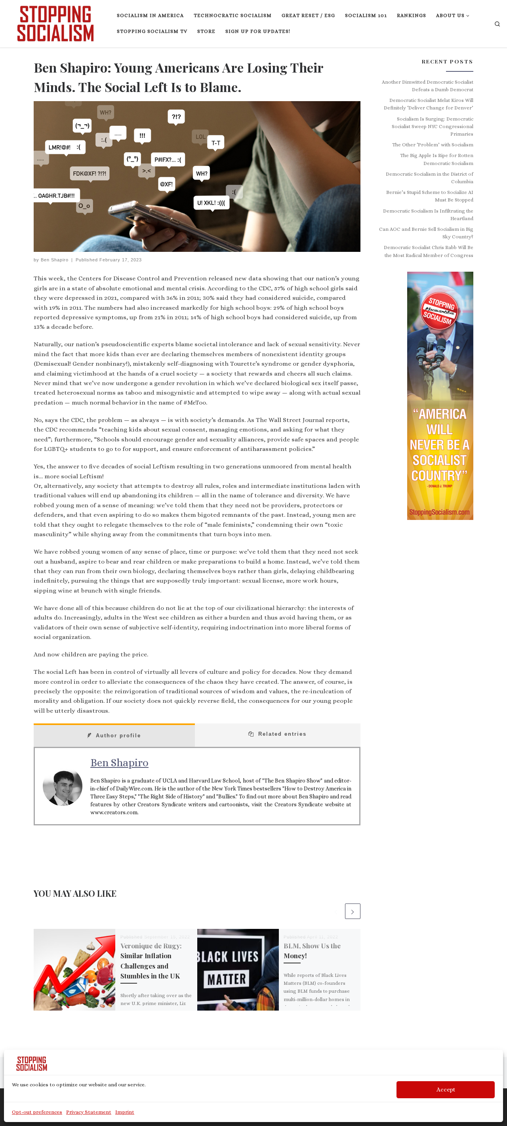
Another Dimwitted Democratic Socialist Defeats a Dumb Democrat (427, 85)
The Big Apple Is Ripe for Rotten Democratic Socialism (436, 159)
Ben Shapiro (55, 259)
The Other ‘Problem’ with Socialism (432, 145)
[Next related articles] (352, 911)
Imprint (124, 1112)
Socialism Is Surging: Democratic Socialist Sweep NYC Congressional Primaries (432, 126)
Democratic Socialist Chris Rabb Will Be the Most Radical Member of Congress (428, 251)
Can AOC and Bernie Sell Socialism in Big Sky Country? (426, 233)
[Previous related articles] (335, 911)
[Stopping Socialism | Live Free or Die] (55, 21)
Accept (445, 1089)
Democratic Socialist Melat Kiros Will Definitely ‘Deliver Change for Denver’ (428, 104)
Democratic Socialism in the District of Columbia (429, 177)
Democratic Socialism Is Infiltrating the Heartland (428, 214)
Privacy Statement (88, 1112)
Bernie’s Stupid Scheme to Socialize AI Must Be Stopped (429, 196)
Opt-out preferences (37, 1112)
